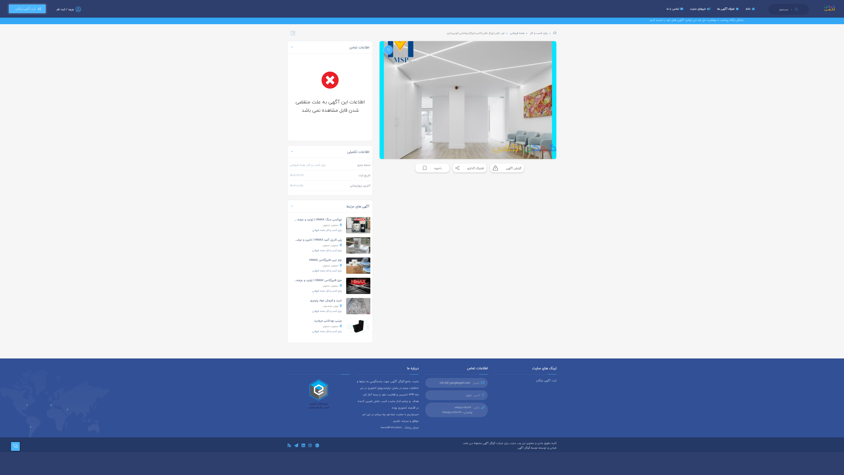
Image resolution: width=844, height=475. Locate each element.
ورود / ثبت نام (65, 9)
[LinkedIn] (303, 446)
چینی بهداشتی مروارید (328, 320)
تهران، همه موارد (330, 306)
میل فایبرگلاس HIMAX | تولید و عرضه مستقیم (314, 280)
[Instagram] (310, 446)
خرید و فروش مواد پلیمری (326, 300)
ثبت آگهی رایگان (25, 8)
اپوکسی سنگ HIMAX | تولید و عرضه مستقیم (314, 219)
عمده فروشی (517, 33)
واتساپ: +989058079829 (457, 412)
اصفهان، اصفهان (330, 225)
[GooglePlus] (317, 446)
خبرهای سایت (698, 8)
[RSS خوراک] (289, 446)
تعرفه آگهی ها (726, 8)
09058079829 (463, 407)
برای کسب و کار (539, 33)
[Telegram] (296, 446)
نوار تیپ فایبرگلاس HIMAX (325, 260)
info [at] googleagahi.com (455, 382)
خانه (748, 8)
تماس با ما (673, 8)
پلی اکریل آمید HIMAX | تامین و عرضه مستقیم (313, 239)
